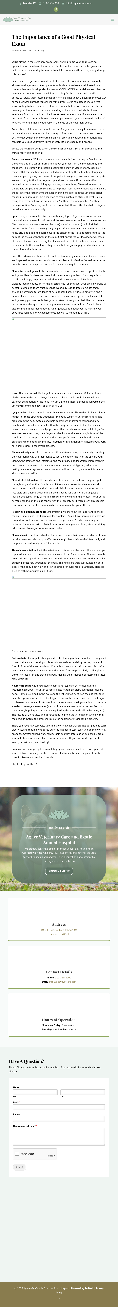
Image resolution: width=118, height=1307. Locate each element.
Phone (16, 1114)
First (15, 1096)
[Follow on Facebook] (56, 9)
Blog (42, 50)
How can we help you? (25, 1126)
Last (62, 1096)
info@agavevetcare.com (62, 981)
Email (16, 1102)
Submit (20, 1167)
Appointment (59, 871)
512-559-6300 (63, 977)
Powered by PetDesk (82, 1288)
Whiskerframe (20, 50)
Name (16, 1087)
